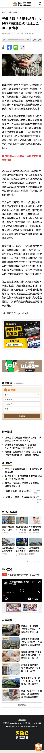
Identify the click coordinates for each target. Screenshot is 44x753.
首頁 (4, 12)
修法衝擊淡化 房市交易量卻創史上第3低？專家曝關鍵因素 (35, 549)
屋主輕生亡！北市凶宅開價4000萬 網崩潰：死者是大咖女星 (23, 477)
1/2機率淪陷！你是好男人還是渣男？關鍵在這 (22, 549)
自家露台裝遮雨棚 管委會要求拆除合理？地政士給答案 (8, 549)
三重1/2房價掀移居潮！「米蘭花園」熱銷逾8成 (23, 470)
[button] (40, 607)
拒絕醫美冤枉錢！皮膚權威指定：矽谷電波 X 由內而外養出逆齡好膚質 (35, 528)
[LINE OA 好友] (22, 366)
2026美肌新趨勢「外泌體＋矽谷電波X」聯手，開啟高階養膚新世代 (22, 528)
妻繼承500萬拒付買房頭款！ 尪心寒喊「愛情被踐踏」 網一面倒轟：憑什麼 (23, 453)
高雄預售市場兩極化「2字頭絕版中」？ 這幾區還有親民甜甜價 (20, 446)
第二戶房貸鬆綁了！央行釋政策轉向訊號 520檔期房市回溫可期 (8, 528)
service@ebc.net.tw (16, 723)
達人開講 (13, 12)
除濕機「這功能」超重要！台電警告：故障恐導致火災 (23, 485)
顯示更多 (22, 705)
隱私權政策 (22, 720)
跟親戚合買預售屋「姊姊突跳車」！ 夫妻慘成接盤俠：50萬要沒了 (23, 439)
